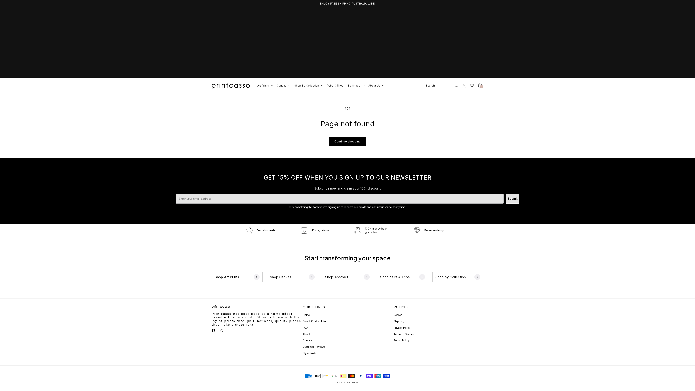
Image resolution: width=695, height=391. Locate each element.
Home (306, 314)
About (306, 334)
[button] (264, 85)
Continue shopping (347, 141)
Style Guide (310, 353)
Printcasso (352, 382)
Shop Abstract (336, 277)
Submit (512, 198)
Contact (307, 340)
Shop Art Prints (227, 277)
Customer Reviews (314, 346)
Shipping (399, 321)
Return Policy (401, 340)
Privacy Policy (402, 327)
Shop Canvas (280, 277)
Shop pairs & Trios (395, 277)
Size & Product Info (314, 321)
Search (398, 314)
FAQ (305, 327)
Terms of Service (404, 334)
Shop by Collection (450, 277)
